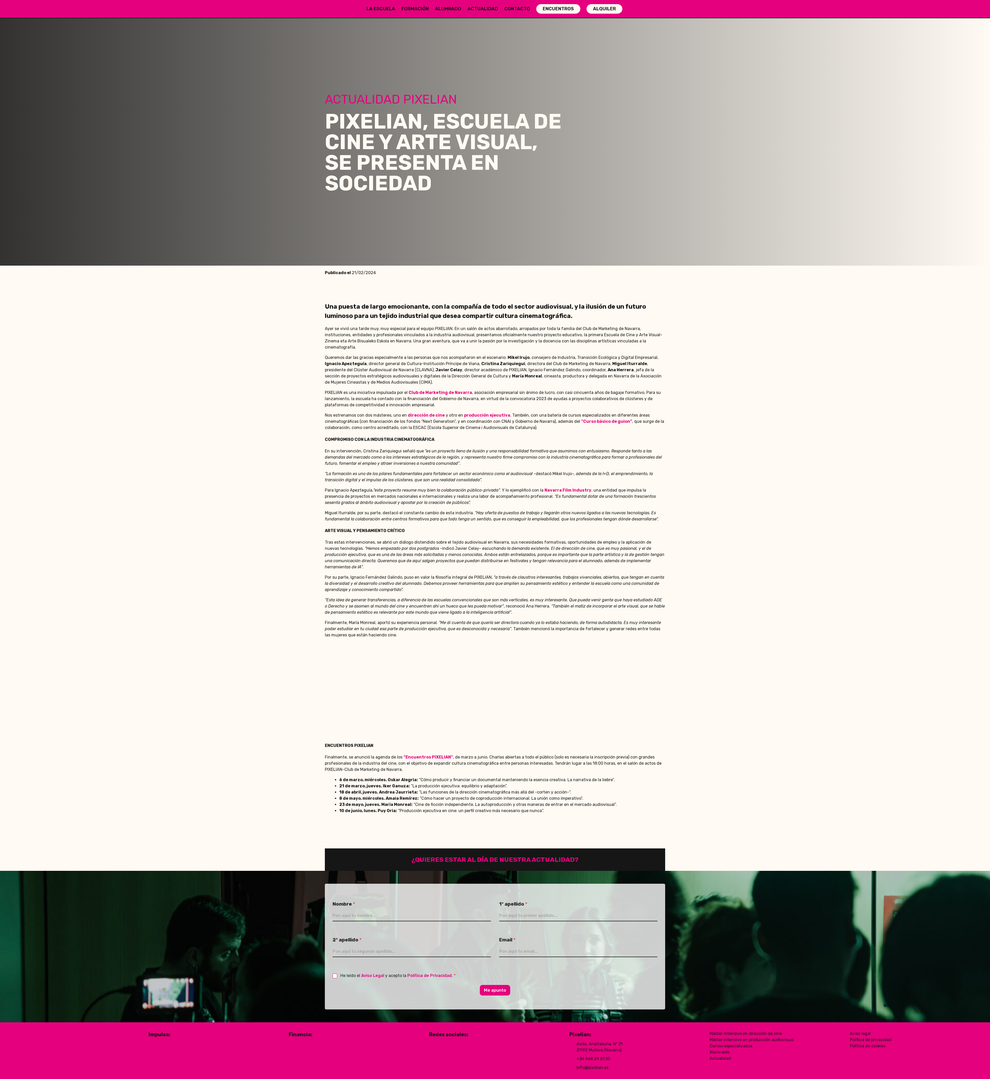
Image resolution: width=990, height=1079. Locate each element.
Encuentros (558, 9)
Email (507, 939)
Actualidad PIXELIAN (391, 99)
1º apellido (513, 903)
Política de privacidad (871, 1039)
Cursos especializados (731, 1045)
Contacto (517, 9)
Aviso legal (860, 1033)
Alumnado (448, 9)
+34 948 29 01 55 (593, 1058)
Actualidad (482, 9)
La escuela (380, 9)
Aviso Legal (372, 975)
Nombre (344, 903)
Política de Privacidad (429, 975)
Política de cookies (868, 1045)
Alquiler (604, 9)
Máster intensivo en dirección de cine (746, 1033)
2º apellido (347, 939)
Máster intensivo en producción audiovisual (752, 1039)
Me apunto (495, 990)
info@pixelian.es (592, 1067)
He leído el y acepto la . (398, 975)
